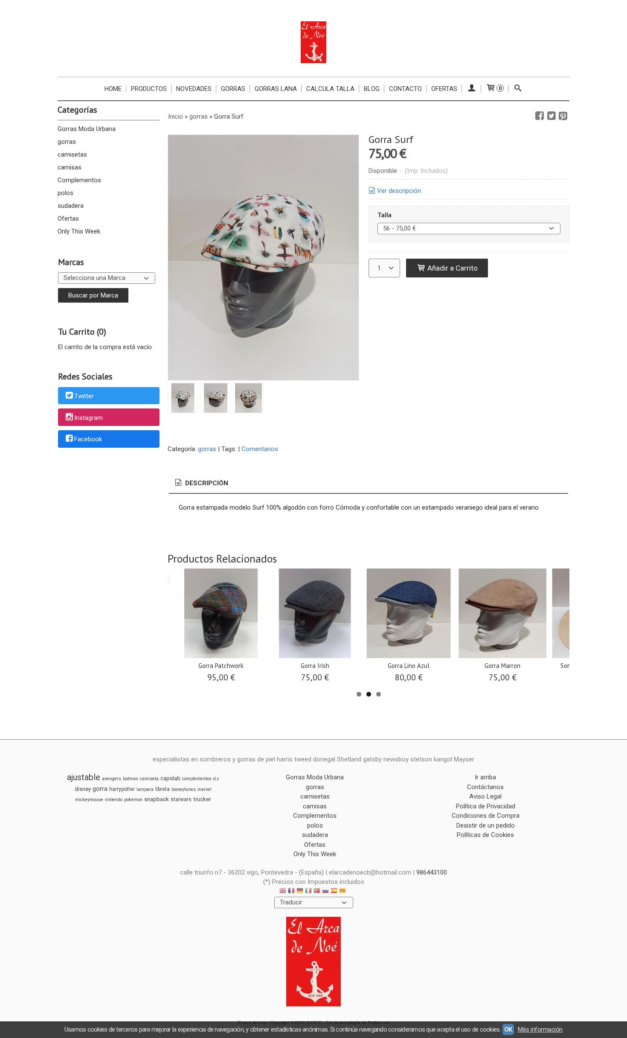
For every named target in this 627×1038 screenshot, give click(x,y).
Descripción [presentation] (205, 483)
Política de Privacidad (485, 806)
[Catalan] (343, 891)
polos (65, 193)
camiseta (149, 778)
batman (130, 778)
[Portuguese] (317, 891)
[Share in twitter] (551, 116)
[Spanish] (334, 891)
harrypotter (122, 789)
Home (113, 89)
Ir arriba (485, 777)
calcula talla (330, 89)
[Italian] (308, 891)
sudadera (71, 206)
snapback (156, 799)
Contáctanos (485, 787)
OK (508, 1029)
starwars (181, 799)
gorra (100, 789)
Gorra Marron (502, 666)
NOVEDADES (194, 89)
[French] (291, 891)
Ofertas (444, 89)
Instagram (88, 418)
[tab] (201, 483)
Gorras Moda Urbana (87, 129)
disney (83, 789)
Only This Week (79, 231)
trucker (202, 799)
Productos (149, 89)
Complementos (79, 180)
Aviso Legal (485, 796)
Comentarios (259, 449)
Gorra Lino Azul (409, 666)
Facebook (88, 439)
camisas (69, 167)
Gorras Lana (276, 89)
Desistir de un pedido (485, 825)
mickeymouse (89, 799)
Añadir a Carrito (452, 268)
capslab (170, 778)
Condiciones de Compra (486, 815)
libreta (162, 789)
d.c (216, 778)
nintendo (113, 799)
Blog (372, 89)
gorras (67, 142)
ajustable (83, 777)
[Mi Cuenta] (471, 89)
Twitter (84, 396)
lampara (145, 789)
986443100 (431, 872)
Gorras (233, 89)
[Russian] (325, 891)
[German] (299, 891)
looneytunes (183, 789)
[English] (282, 891)
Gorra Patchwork (221, 666)
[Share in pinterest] (563, 116)
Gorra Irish (315, 666)
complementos (197, 778)
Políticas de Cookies (485, 835)
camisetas (72, 154)
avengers (111, 778)
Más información (540, 1029)
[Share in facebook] (540, 116)
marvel (204, 789)
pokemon (133, 799)
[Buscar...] (518, 89)
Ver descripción (399, 191)
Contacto (405, 89)
